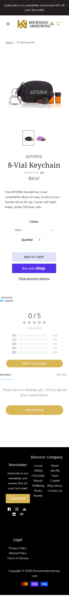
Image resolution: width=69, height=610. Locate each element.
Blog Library (54, 486)
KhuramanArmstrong (46, 571)
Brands (38, 496)
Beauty (38, 481)
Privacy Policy (18, 548)
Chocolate (38, 476)
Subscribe (18, 498)
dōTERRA (34, 156)
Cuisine (55, 481)
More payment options (34, 278)
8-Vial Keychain (26, 42)
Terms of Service (18, 558)
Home (9, 42)
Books (38, 491)
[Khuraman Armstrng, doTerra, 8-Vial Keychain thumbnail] (28, 137)
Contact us (55, 491)
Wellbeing (38, 486)
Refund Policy (18, 553)
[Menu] (8, 24)
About (55, 466)
